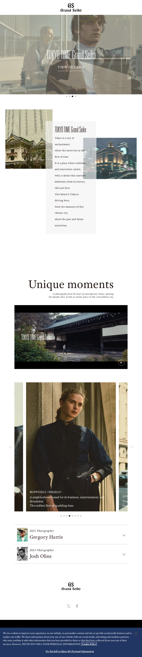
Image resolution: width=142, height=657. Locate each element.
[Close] (136, 634)
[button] (66, 96)
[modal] (71, 337)
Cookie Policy (89, 644)
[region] (71, 642)
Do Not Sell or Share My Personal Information (70, 651)
